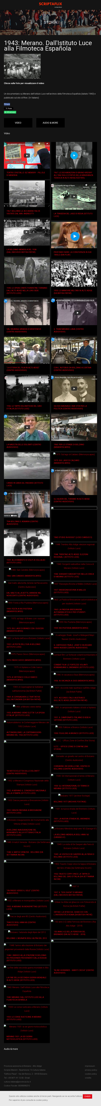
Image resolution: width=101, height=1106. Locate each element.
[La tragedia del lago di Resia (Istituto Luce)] (74, 196)
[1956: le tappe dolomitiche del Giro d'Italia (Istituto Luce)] (27, 388)
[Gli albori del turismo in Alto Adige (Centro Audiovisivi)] (74, 481)
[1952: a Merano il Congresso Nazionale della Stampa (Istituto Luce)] (27, 783)
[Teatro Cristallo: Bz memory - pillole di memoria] (27, 155)
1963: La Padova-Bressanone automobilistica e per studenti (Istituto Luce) (69, 612)
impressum (90, 1066)
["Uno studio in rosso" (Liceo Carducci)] (74, 520)
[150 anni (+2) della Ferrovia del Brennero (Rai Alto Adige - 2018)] (74, 924)
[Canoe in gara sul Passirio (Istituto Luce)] (27, 465)
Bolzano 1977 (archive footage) (70, 802)
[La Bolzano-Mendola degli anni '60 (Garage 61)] (74, 829)
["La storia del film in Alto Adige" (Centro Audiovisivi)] (27, 350)
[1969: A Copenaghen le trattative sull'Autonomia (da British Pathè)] (27, 689)
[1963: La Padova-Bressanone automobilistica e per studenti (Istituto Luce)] (74, 602)
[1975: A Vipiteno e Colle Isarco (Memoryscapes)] (27, 669)
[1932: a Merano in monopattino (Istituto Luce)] (27, 901)
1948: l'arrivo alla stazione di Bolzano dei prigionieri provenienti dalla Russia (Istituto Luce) (27, 958)
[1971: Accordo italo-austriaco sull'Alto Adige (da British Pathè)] (74, 690)
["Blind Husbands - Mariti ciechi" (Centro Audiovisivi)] (74, 953)
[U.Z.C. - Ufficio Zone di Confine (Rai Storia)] (74, 741)
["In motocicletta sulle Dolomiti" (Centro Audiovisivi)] (27, 753)
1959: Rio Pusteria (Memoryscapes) (71, 628)
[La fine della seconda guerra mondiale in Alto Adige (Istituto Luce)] (27, 970)
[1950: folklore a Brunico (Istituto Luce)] (74, 727)
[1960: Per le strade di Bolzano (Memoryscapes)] (74, 427)
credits (88, 1078)
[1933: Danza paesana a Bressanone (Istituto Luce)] (27, 802)
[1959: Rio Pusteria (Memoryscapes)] (74, 622)
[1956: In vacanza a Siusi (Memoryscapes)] (74, 675)
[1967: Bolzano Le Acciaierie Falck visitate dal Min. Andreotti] (27, 193)
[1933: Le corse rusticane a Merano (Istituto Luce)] (27, 1009)
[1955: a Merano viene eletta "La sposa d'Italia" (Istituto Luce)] (27, 707)
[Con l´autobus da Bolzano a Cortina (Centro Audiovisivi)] (74, 350)
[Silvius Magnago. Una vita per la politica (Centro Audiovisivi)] (74, 388)
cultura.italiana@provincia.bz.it (17, 1082)
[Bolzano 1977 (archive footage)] (74, 796)
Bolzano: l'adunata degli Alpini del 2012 (27, 938)
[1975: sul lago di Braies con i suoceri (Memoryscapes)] (27, 620)
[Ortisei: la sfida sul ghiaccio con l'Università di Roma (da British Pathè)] (74, 904)
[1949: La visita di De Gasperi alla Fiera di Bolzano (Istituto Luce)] (74, 846)
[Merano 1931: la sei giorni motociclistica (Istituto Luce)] (27, 1029)
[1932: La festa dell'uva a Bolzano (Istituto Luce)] (27, 638)
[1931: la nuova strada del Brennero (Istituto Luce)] (74, 811)
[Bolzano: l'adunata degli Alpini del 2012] (27, 932)
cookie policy (91, 1074)
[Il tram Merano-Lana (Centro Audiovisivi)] (74, 311)
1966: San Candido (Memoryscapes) (24, 576)
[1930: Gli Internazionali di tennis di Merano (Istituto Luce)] (74, 778)
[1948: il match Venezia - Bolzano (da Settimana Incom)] (27, 844)
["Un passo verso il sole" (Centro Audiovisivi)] (27, 873)
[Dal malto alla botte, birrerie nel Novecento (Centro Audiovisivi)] (27, 585)
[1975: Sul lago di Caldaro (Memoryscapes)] (74, 454)
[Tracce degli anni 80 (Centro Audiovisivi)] (27, 916)
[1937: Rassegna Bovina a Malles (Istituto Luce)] (74, 584)
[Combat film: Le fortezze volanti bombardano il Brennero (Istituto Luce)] (74, 657)
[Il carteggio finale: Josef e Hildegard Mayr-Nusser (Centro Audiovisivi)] (74, 637)
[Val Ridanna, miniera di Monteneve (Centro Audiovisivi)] (27, 311)
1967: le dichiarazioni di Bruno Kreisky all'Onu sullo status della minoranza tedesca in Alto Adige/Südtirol (73, 175)
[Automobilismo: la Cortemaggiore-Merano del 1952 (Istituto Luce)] (27, 724)
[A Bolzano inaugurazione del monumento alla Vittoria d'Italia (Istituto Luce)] (27, 822)
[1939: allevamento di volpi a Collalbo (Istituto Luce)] (27, 542)
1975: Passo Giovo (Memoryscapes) (24, 660)
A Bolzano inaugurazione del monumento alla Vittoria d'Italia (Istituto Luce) (24, 832)
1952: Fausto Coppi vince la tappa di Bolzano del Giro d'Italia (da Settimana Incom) (74, 876)
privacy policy (91, 1070)
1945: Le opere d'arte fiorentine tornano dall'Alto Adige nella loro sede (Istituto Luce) (27, 290)
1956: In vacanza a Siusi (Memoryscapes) (74, 681)
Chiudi (87, 1096)
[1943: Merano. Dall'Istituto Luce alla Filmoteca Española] (27, 989)
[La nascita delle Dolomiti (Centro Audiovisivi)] (27, 427)
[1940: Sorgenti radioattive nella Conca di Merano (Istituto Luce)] (74, 566)
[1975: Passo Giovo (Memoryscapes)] (27, 654)
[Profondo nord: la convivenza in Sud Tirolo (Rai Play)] (74, 234)
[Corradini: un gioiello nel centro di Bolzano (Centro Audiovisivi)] (74, 758)
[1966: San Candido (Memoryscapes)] (27, 570)
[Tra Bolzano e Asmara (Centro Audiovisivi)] (27, 504)
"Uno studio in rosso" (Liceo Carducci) (73, 537)
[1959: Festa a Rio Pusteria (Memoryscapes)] (27, 603)
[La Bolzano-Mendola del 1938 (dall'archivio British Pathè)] (27, 232)
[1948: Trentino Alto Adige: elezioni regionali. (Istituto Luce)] (74, 546)
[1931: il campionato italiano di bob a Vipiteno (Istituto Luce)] (74, 709)
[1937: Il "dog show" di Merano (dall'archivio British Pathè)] (74, 886)
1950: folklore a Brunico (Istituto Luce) (74, 733)
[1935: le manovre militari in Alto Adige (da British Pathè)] (74, 273)
